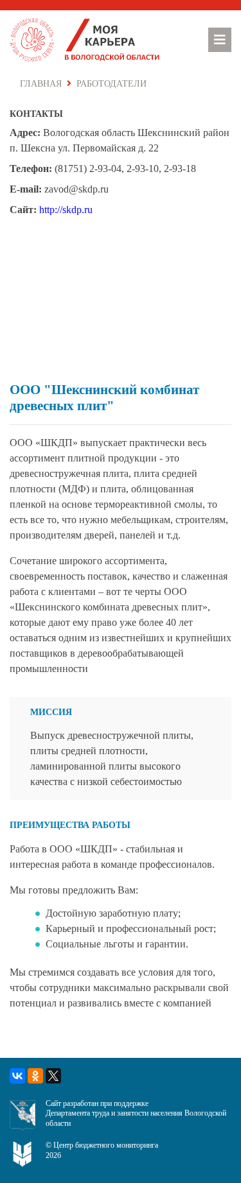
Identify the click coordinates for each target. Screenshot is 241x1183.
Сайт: (23, 209)
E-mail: (26, 189)
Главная (41, 84)
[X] (53, 1076)
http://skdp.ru (66, 209)
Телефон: (31, 168)
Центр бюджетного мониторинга (105, 1145)
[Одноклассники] (35, 1076)
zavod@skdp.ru (76, 189)
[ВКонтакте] (17, 1076)
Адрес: (25, 132)
